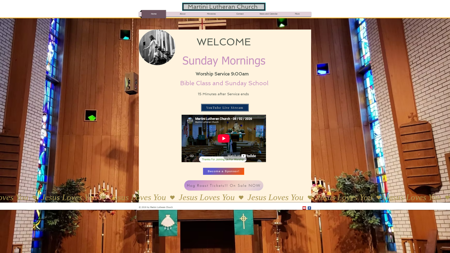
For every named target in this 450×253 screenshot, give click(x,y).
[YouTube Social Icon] (304, 208)
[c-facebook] (309, 208)
